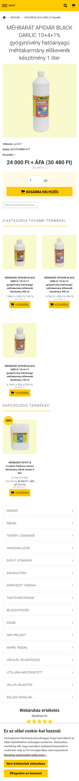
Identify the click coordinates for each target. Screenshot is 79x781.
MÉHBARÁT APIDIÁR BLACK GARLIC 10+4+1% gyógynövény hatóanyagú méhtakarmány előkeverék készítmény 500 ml (59, 284)
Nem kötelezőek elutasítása (26, 763)
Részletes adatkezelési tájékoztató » (25, 755)
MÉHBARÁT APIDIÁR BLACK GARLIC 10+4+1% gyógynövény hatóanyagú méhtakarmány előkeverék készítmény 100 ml (20, 373)
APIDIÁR (15, 17)
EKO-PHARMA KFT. (20, 149)
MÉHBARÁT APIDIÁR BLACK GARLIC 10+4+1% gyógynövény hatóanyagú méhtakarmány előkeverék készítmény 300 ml (20, 284)
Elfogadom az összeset (26, 773)
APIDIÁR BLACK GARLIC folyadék (42, 17)
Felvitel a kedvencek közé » (20, 204)
